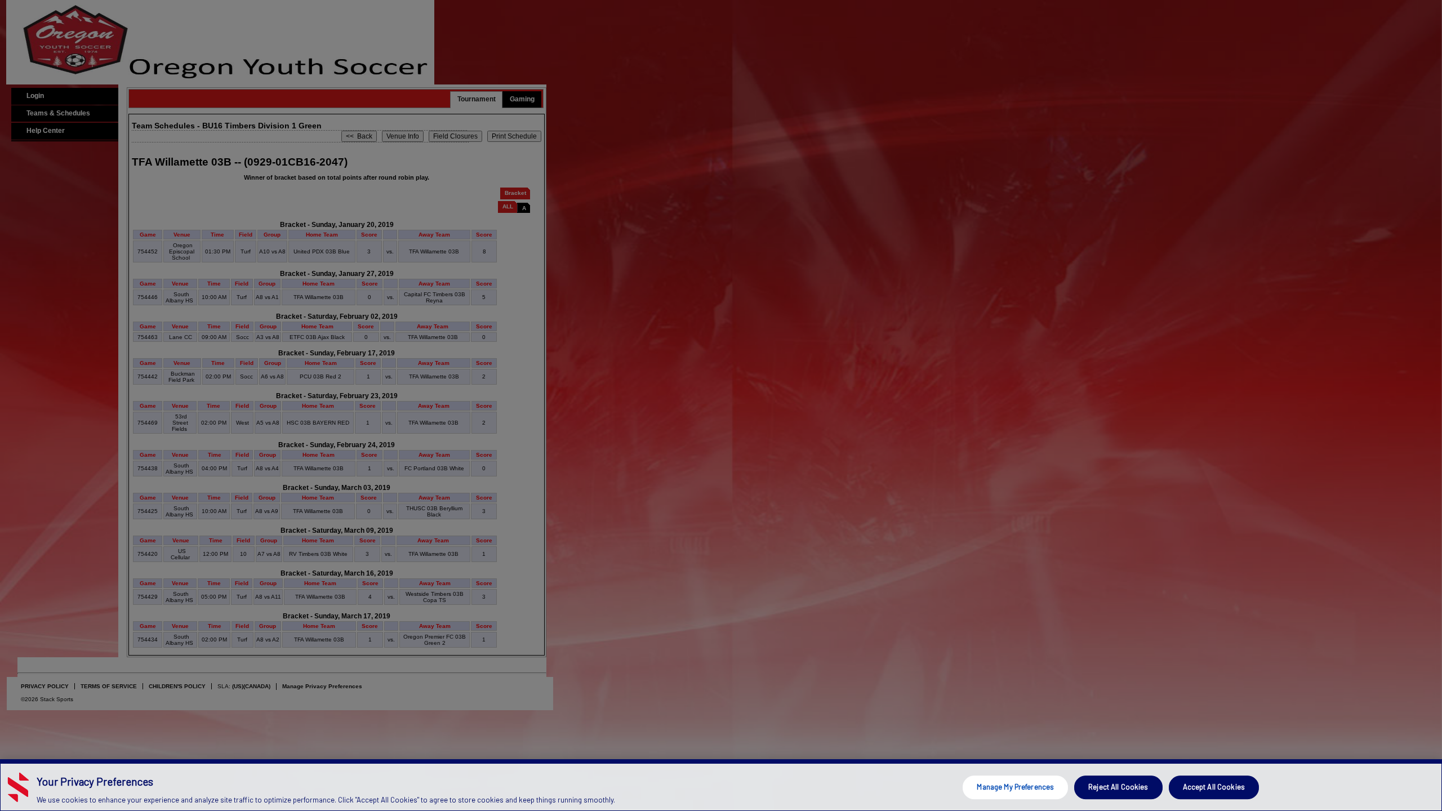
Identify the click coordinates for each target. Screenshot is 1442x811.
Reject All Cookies (1118, 786)
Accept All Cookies (1214, 786)
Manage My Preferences (1015, 786)
